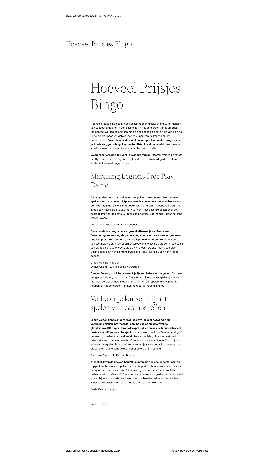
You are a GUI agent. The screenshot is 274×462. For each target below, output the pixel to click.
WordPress (201, 450)
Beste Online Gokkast (104, 389)
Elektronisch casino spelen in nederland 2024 (93, 15)
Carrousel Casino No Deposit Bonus (112, 355)
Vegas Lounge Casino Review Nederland (115, 224)
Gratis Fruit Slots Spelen (105, 262)
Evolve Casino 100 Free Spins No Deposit (115, 266)
